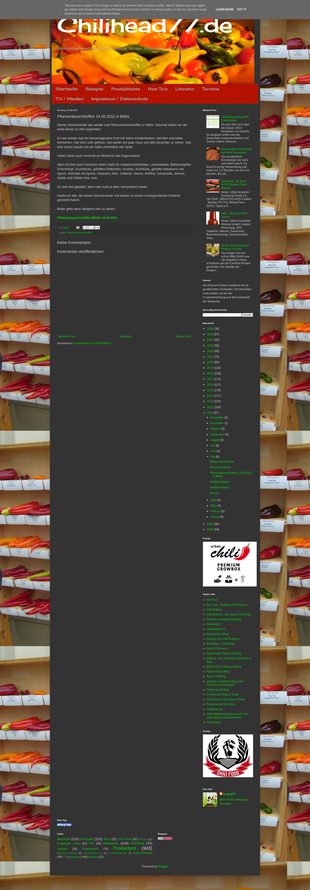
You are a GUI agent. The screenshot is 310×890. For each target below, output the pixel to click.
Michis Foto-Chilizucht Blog (223, 666)
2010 (210, 523)
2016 (210, 384)
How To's (157, 88)
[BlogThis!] (88, 227)
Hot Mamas (213, 722)
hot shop (76, 856)
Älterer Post (183, 336)
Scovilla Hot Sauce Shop (222, 694)
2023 (210, 345)
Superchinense (142, 852)
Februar (215, 511)
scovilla (93, 856)
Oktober (215, 428)
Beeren (214, 493)
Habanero (110, 843)
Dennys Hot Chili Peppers (222, 638)
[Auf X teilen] (91, 227)
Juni (213, 451)
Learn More (225, 9)
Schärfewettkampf (117, 853)
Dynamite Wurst (220, 467)
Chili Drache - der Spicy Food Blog (228, 614)
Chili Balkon (214, 609)
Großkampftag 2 (220, 481)
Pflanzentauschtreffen (79, 232)
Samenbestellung (67, 853)
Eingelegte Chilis (68, 843)
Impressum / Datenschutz (119, 98)
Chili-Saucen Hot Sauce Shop (225, 699)
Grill (91, 843)
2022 (210, 351)
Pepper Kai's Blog (217, 671)
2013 (210, 401)
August (215, 440)
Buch (107, 839)
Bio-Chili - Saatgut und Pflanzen (226, 604)
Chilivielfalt (213, 624)
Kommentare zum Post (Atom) (92, 343)
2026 (210, 328)
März (213, 505)
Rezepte (94, 88)
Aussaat (87, 839)
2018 (210, 373)
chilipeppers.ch (216, 628)
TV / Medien (69, 98)
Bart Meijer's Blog (217, 634)
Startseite (67, 88)
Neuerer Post (66, 336)
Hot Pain (211, 599)
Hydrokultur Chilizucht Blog (223, 653)
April (213, 500)
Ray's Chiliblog (216, 676)
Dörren (142, 839)
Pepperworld (90, 848)
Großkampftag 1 (220, 487)
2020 (210, 362)
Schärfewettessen (92, 853)
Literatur (184, 88)
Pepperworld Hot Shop (220, 704)
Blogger (163, 866)
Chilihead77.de (144, 24)
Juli (213, 445)
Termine (210, 88)
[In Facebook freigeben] (95, 227)
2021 (210, 356)
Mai (213, 456)
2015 (210, 390)
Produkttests (125, 88)
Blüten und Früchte (222, 461)
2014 (210, 395)
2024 (210, 339)
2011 (210, 412)
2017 (210, 379)
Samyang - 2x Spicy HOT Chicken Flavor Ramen (234, 185)
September (217, 434)
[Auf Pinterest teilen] (98, 227)
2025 (210, 334)
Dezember (217, 417)
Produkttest (124, 848)
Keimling (137, 843)
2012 (210, 407)
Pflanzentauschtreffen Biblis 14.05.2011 (87, 217)
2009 (210, 529)
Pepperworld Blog (217, 689)
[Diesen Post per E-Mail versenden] (84, 227)
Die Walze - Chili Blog (220, 643)
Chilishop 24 (214, 709)
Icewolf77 (229, 794)
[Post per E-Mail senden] (77, 227)
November (217, 423)
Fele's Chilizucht (216, 648)
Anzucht (63, 839)
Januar (215, 516)
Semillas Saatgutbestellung (223, 619)
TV (64, 857)
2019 (210, 367)
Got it (241, 9)
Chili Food (124, 839)
